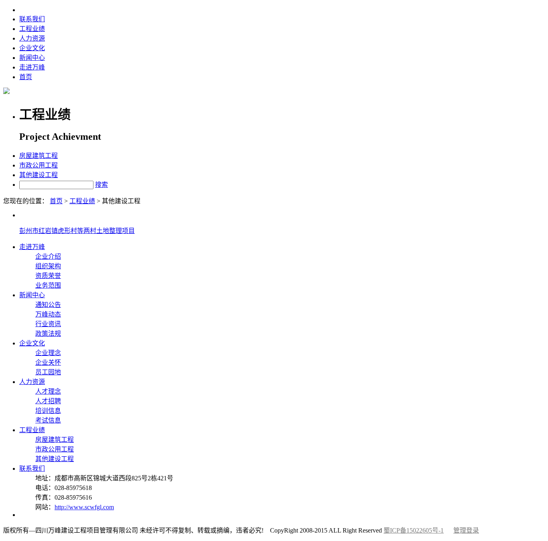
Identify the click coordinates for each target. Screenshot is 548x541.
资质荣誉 (48, 275)
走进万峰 (32, 67)
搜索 (101, 184)
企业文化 (32, 48)
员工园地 (48, 372)
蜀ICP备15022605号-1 (414, 530)
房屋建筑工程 (38, 155)
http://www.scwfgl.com (84, 507)
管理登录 (466, 530)
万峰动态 (48, 314)
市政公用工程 (38, 165)
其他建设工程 (38, 174)
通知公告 (48, 304)
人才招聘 (48, 401)
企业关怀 (48, 362)
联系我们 (32, 19)
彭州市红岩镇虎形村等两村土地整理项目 (77, 230)
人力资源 (32, 38)
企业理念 (48, 352)
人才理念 (48, 391)
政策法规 (48, 333)
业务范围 (48, 285)
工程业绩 (32, 28)
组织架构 (48, 266)
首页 (25, 76)
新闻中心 (32, 57)
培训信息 (48, 410)
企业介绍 (48, 256)
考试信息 (48, 420)
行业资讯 (48, 324)
